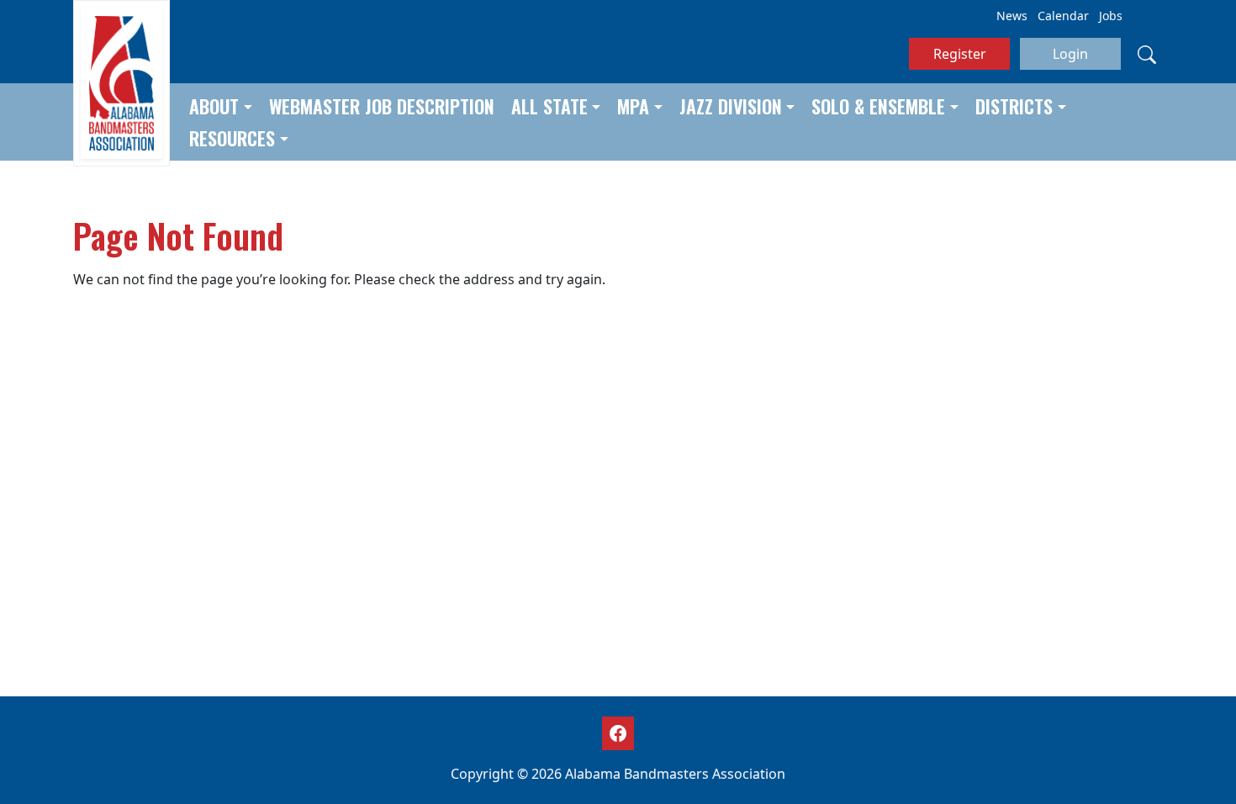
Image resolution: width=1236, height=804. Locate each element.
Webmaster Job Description (381, 106)
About (214, 106)
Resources (232, 137)
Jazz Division (730, 106)
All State (549, 106)
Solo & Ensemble (878, 106)
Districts (1014, 106)
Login (1070, 54)
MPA (633, 106)
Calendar (1063, 16)
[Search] (1147, 54)
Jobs (1110, 16)
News (1011, 16)
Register (959, 54)
